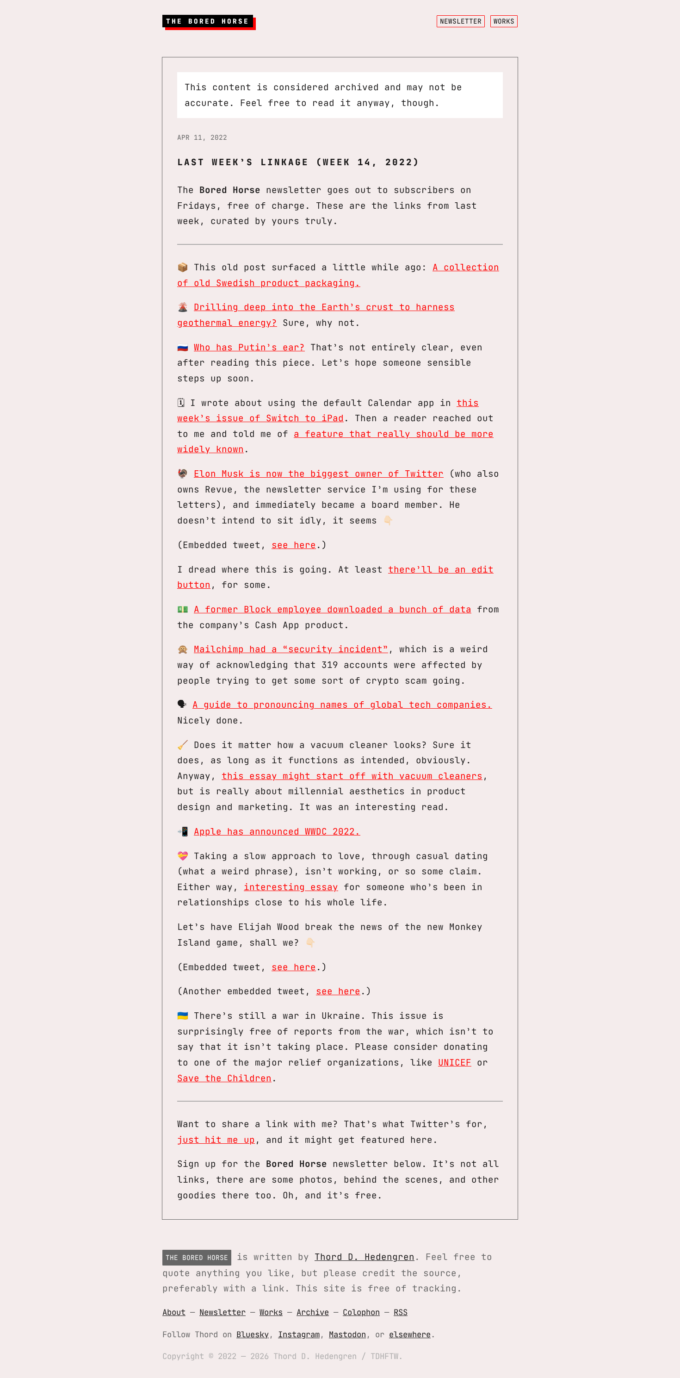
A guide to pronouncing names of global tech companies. (342, 704)
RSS (401, 1312)
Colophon (361, 1312)
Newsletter (461, 21)
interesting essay (291, 887)
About (173, 1312)
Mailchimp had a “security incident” (291, 649)
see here (294, 545)
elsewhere (410, 1334)
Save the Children (224, 1078)
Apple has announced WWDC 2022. (277, 831)
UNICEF (454, 1062)
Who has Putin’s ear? (249, 347)
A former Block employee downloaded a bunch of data (332, 609)
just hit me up (216, 1140)
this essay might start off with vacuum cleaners (352, 776)
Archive (313, 1312)
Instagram (299, 1334)
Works (504, 21)
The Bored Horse (207, 21)
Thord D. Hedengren (364, 1257)
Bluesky (252, 1334)
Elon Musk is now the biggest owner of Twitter (319, 474)
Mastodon (347, 1334)
